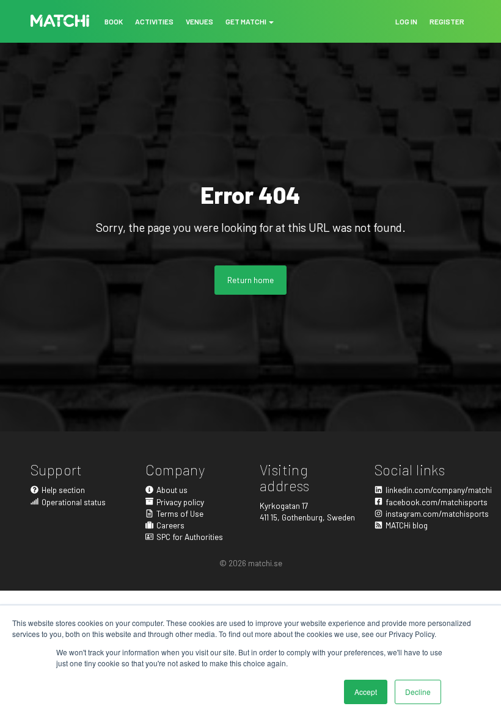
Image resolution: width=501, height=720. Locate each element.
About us (172, 489)
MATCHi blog (407, 525)
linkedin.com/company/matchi (428, 489)
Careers (170, 525)
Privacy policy (180, 502)
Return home (250, 280)
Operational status (74, 502)
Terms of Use (179, 513)
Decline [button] (418, 691)
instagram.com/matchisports (428, 513)
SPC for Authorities (189, 536)
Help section (63, 489)
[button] (249, 21)
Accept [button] (365, 691)
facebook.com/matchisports (428, 502)
